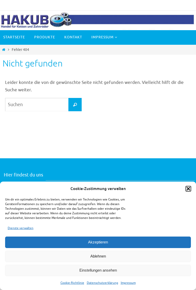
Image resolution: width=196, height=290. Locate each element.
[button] (188, 188)
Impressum (128, 283)
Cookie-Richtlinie (72, 283)
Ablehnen (98, 256)
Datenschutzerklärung (102, 283)
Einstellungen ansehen (98, 270)
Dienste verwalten (20, 228)
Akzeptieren (98, 242)
